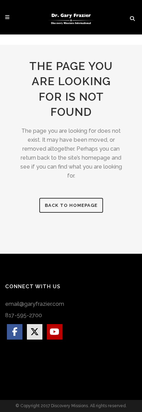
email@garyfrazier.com (34, 304)
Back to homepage (71, 205)
